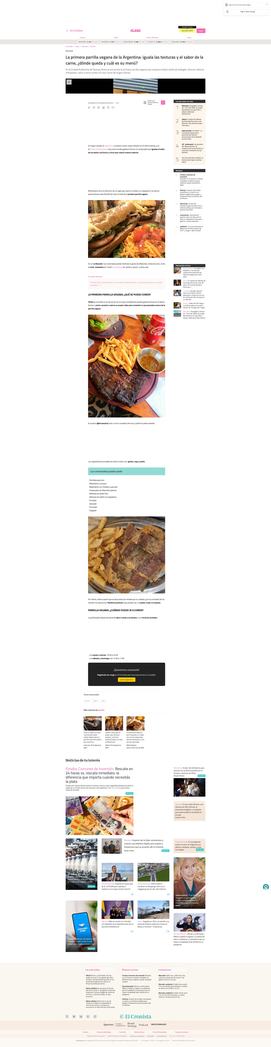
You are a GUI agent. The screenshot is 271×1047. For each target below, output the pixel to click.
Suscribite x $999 (187, 31)
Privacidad (150, 1036)
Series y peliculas (152, 37)
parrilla (92, 46)
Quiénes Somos (139, 1032)
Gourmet (82, 37)
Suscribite (122, 1032)
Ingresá (201, 31)
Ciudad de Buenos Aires (99, 149)
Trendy (189, 37)
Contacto (85, 1032)
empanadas (117, 267)
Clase (77, 46)
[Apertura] (108, 1025)
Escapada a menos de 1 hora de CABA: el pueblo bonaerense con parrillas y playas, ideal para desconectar (192, 110)
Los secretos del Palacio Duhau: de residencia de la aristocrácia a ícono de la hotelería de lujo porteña (192, 148)
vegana (95, 701)
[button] (266, 887)
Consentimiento (162, 1036)
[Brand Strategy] (132, 1025)
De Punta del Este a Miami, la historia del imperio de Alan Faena (192, 160)
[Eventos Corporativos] (120, 1025)
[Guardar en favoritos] (163, 102)
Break (116, 37)
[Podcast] (143, 1025)
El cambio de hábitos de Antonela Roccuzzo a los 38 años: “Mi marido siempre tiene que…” (192, 122)
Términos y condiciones (137, 1036)
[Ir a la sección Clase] (135, 30)
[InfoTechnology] (159, 1025)
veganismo (108, 145)
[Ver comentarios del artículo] (113, 107)
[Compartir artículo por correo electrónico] (108, 107)
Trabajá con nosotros (181, 1032)
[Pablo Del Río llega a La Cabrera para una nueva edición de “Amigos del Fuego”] (177, 305)
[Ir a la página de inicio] (76, 30)
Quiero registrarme (126, 679)
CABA (103, 701)
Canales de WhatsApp (104, 1032)
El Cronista (69, 46)
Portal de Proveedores (160, 1032)
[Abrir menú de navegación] (67, 30)
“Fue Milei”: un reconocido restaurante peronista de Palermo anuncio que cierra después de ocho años (192, 135)
